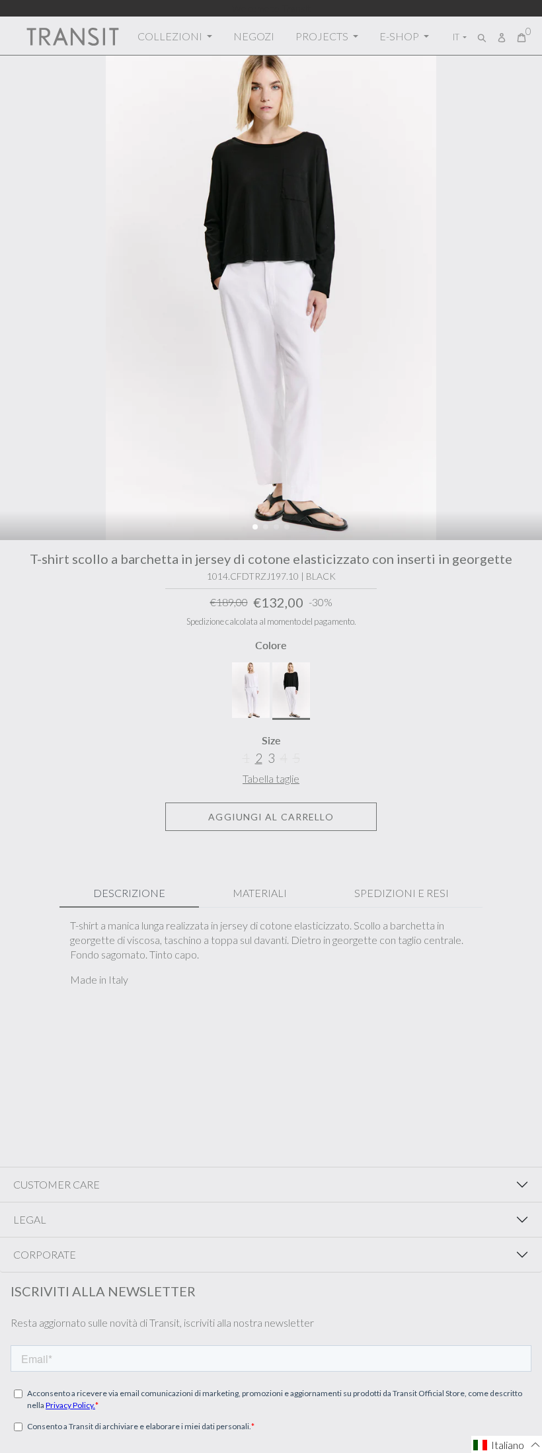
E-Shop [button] (400, 36)
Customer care (56, 1184)
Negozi (253, 36)
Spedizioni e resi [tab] (401, 892)
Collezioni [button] (170, 36)
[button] (255, 527)
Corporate (44, 1254)
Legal (29, 1219)
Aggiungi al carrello (270, 816)
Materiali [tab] (260, 892)
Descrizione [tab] (129, 892)
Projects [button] (322, 36)
